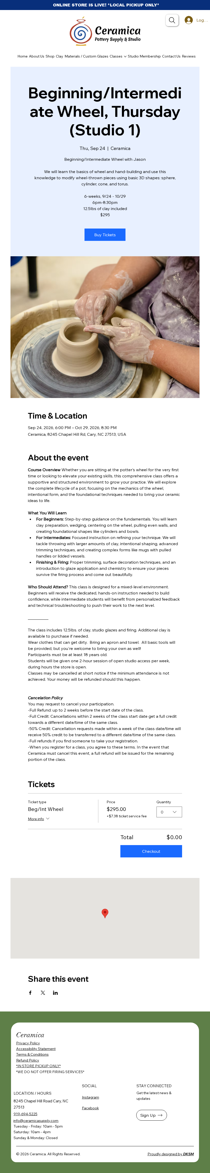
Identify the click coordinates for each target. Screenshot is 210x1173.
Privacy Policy (28, 1043)
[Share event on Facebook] (30, 993)
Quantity (163, 802)
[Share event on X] (42, 993)
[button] (151, 1115)
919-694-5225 (25, 1114)
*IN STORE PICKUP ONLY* (38, 1066)
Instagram (90, 1097)
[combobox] (169, 812)
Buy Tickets (105, 234)
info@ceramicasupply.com (35, 1120)
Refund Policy (27, 1060)
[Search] (172, 20)
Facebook (90, 1108)
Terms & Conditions (32, 1054)
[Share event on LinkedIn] (55, 993)
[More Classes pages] (125, 56)
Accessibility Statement (36, 1048)
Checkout (151, 851)
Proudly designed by (171, 1154)
